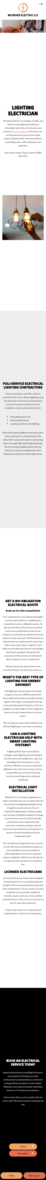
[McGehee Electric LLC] (23, 7)
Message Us (23, 1153)
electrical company (19, 131)
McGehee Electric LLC (23, 15)
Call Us (23, 1146)
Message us (34, 1175)
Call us (11, 1175)
